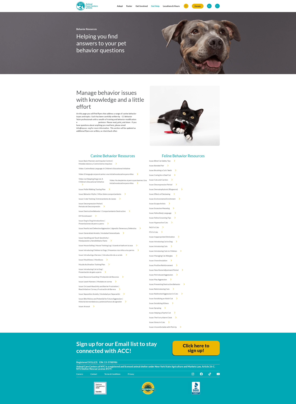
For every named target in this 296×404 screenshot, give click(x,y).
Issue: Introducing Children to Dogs (93, 250)
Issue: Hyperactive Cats (158, 222)
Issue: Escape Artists (157, 203)
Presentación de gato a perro (90, 272)
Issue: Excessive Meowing (159, 208)
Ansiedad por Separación (110, 294)
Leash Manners (90, 281)
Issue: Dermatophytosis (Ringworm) (163, 189)
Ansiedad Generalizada (110, 233)
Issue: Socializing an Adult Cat (161, 298)
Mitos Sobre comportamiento (109, 194)
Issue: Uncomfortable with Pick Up (163, 327)
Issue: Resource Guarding (89, 277)
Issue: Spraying (155, 308)
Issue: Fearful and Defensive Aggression (94, 228)
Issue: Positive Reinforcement (161, 265)
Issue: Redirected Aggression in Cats (163, 294)
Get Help (155, 6)
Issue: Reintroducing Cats (159, 289)
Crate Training (89, 199)
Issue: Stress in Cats (157, 322)
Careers (79, 374)
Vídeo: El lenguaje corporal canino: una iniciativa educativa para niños (106, 174)
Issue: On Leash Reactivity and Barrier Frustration (98, 286)
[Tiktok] (209, 374)
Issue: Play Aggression (158, 279)
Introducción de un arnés (112, 255)
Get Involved (142, 6)
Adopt (120, 6)
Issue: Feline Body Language (160, 213)
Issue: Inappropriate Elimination (162, 237)
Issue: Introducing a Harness (90, 255)
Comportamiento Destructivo (114, 211)
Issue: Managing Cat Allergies (161, 256)
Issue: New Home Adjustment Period (164, 270)
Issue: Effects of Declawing (159, 194)
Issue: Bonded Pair (156, 165)
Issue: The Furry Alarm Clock (160, 317)
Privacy (131, 374)
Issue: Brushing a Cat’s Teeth (160, 170)
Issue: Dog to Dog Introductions (91, 221)
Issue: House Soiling (86, 245)
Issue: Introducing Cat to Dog (90, 269)
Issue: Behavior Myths (87, 194)
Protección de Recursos (109, 277)
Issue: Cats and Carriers (158, 180)
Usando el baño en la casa (123, 245)
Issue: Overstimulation (158, 260)
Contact (93, 374)
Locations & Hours (171, 6)
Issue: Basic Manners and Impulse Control (95, 161)
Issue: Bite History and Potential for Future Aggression (100, 299)
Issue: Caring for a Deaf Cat (160, 175)
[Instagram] (192, 374)
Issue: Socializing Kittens (159, 303)
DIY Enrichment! (85, 216)
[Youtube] (218, 374)
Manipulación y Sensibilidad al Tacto (93, 241)
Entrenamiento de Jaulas (106, 199)
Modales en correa (104, 281)
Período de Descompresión (89, 206)
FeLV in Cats (154, 227)
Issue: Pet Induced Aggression (161, 275)
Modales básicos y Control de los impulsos (95, 164)
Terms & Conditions (112, 374)
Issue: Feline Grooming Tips (160, 218)
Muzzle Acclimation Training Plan (92, 264)
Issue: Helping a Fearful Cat (160, 313)
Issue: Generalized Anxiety (89, 233)
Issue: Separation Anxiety (89, 294)
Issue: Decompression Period (90, 203)
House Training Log (103, 245)
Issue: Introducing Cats (158, 246)
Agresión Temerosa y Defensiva (123, 228)
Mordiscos (99, 260)
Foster (129, 6)
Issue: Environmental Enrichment (162, 199)
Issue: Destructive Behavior (89, 211)
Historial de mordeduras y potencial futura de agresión (100, 301)
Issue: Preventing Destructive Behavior (164, 284)
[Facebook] (201, 374)
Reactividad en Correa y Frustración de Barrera (97, 289)
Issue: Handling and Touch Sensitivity (93, 238)
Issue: (81, 199)
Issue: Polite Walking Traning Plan (92, 189)
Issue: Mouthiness (86, 260)
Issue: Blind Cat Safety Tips (160, 161)
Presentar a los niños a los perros (121, 250)
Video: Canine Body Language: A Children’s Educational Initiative (104, 168)
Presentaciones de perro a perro (91, 223)
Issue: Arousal (84, 306)
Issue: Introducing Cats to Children (163, 251)
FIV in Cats (153, 232)
